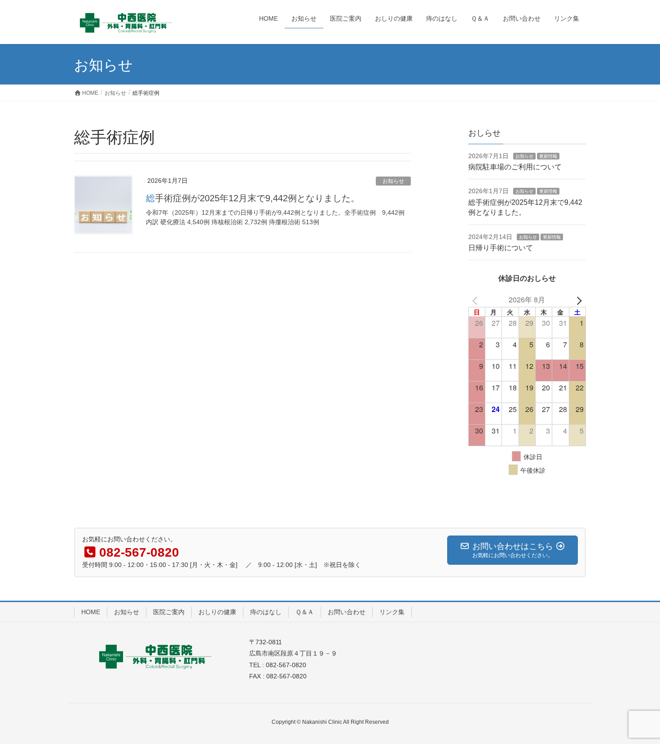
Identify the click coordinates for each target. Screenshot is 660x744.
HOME (90, 612)
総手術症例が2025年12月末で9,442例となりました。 (253, 198)
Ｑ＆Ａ (304, 612)
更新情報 (548, 156)
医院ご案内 (169, 612)
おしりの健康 (217, 612)
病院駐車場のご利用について (515, 167)
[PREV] (476, 300)
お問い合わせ (346, 612)
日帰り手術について (500, 248)
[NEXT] (577, 300)
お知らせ (393, 181)
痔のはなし (266, 612)
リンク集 (392, 612)
